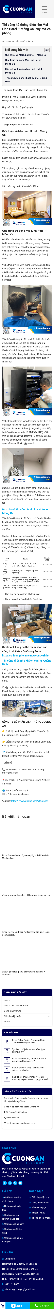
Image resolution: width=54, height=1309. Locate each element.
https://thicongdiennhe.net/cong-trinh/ (25, 655)
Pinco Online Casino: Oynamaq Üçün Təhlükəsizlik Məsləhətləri (28, 1041)
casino (7, 1000)
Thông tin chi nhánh (41, 1218)
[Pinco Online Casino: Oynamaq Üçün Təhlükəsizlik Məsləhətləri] (27, 838)
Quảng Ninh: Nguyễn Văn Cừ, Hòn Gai (20, 1274)
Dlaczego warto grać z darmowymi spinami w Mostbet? (28, 1069)
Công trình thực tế (12, 1011)
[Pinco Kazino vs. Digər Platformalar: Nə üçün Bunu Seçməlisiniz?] (27, 915)
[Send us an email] (10, 1183)
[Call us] (15, 1183)
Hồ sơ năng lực (39, 1207)
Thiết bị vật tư (38, 1212)
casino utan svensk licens (16, 1005)
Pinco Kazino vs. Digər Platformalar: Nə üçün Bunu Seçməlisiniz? (29, 1059)
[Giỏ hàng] (2, 1305)
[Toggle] (49, 1011)
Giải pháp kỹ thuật (12, 1016)
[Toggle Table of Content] (45, 49)
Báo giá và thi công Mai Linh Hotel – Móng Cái (24, 71)
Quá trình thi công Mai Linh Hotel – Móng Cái (23, 62)
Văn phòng (10, 1258)
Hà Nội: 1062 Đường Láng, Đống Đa (20, 1268)
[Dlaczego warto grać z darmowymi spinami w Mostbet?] (27, 955)
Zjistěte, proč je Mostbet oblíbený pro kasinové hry (26, 895)
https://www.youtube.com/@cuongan (29, 801)
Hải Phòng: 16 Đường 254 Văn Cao (19, 1263)
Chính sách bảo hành (14, 1224)
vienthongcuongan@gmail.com (20, 1289)
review (7, 1021)
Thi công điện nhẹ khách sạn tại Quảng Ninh (26, 80)
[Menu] (44, 9)
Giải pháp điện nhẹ (40, 1197)
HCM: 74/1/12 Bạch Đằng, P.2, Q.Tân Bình (22, 1279)
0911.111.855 (12, 1284)
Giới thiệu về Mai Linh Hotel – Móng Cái (26, 55)
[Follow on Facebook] (5, 1183)
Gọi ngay (44, 1305)
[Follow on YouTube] (20, 1183)
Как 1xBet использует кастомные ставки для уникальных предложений (30, 1078)
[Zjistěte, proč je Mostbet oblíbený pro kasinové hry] (27, 878)
